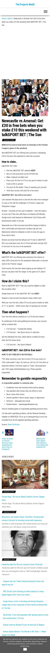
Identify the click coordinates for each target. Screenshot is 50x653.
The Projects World (25, 4)
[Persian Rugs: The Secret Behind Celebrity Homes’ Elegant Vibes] (25, 474)
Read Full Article (14, 424)
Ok (25, 649)
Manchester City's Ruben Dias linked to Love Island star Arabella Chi (42, 443)
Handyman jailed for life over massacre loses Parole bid (22, 564)
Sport (10, 18)
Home (4, 18)
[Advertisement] (25, 53)
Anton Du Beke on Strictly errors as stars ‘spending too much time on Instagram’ (7, 444)
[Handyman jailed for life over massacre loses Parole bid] (25, 543)
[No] (47, 644)
